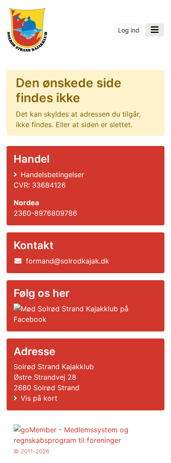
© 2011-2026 (32, 451)
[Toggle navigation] (154, 29)
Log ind (128, 30)
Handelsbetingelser (52, 174)
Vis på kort (39, 398)
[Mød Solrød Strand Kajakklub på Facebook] (84, 313)
